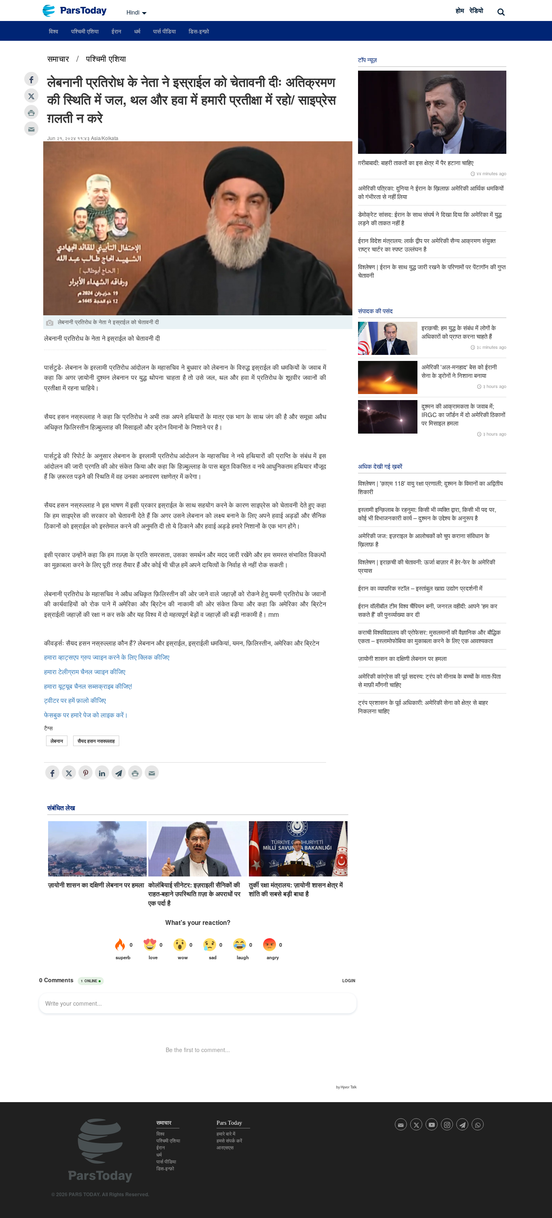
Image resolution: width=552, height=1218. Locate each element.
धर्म (137, 31)
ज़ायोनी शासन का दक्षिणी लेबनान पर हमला (96, 884)
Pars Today (78, 10)
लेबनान (57, 740)
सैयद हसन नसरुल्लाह (96, 740)
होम (460, 10)
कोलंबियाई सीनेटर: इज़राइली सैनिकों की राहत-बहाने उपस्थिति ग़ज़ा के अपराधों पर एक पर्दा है (194, 894)
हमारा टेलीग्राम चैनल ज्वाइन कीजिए (84, 671)
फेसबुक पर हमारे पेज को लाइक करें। (86, 714)
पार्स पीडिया (164, 31)
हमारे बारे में (226, 1134)
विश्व (53, 31)
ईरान (116, 31)
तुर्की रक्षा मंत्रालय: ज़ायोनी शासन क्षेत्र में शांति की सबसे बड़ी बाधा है (296, 889)
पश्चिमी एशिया (85, 31)
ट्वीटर (51, 700)
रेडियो (476, 10)
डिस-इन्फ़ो (199, 31)
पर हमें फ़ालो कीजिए (83, 700)
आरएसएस (225, 1148)
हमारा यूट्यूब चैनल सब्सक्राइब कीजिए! (88, 686)
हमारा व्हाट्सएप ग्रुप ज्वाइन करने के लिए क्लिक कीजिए (106, 657)
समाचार (58, 58)
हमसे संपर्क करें (229, 1141)
